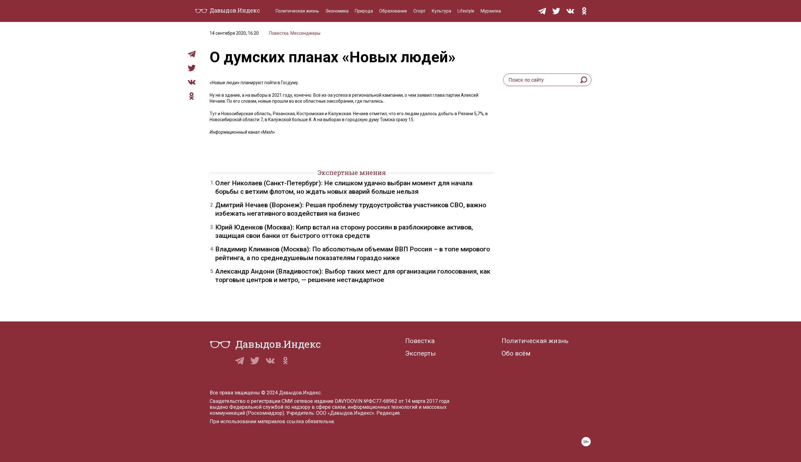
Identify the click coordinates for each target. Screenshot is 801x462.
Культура (441, 10)
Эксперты (420, 353)
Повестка (420, 341)
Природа (364, 10)
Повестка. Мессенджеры (294, 33)
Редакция (388, 413)
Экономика (337, 10)
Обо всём (516, 353)
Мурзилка (491, 10)
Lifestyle (465, 10)
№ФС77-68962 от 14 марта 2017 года (406, 401)
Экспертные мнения (352, 172)
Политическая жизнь (297, 10)
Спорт (419, 10)
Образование (393, 10)
